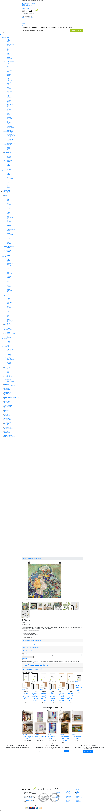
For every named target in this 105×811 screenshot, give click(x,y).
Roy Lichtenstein (7, 406)
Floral (8, 282)
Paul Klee (6, 413)
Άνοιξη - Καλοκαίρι (10, 349)
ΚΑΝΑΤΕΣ (9, 380)
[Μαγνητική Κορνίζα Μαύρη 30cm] (79, 677)
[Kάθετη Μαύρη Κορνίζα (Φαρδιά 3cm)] (35, 681)
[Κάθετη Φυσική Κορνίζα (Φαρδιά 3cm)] (70, 681)
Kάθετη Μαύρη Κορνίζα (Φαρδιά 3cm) (35, 696)
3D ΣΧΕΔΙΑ (59, 27)
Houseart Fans (58, 791)
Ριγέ (7, 293)
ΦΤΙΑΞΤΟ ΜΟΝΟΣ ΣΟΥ (76, 30)
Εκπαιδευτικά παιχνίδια (11, 132)
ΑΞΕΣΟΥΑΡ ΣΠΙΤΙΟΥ (50, 27)
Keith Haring (6, 411)
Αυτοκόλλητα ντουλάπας (9, 61)
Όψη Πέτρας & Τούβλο (11, 121)
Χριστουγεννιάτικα (10, 334)
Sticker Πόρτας (9, 97)
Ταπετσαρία (9, 157)
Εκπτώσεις (9, 358)
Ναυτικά (8, 45)
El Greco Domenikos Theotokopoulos (11, 397)
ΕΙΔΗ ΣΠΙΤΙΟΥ (7, 367)
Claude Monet (7, 389)
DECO (8, 368)
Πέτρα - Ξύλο (9, 290)
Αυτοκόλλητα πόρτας (8, 95)
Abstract (8, 281)
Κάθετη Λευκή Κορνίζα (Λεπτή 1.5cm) (43, 696)
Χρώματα (8, 148)
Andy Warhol (6, 409)
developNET (48, 805)
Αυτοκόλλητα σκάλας (8, 144)
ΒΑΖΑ (8, 371)
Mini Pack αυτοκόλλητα (8, 160)
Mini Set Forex (7, 254)
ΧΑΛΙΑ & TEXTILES (8, 376)
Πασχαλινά (9, 355)
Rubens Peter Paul (8, 394)
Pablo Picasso (7, 401)
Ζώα (7, 48)
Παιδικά (8, 40)
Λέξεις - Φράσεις (7, 340)
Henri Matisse (7, 407)
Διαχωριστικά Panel (8, 278)
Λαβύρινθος (9, 140)
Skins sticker (9, 169)
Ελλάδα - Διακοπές (10, 265)
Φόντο (8, 306)
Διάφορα (8, 57)
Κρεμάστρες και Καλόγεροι (9, 295)
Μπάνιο (8, 345)
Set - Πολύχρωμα (10, 118)
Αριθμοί (8, 147)
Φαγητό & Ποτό (10, 273)
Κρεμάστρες (9, 59)
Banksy (8, 52)
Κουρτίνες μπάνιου (8, 324)
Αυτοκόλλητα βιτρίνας (8, 347)
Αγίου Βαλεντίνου (10, 364)
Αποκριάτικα (9, 354)
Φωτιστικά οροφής (8, 329)
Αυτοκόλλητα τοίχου (8, 39)
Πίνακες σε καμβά (7, 211)
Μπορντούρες (7, 190)
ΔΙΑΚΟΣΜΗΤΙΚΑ (5, 366)
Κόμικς (8, 53)
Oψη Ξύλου (9, 122)
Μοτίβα (8, 92)
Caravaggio (6, 402)
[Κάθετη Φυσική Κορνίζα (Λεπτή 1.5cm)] (61, 681)
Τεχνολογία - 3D (10, 263)
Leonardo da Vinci (7, 392)
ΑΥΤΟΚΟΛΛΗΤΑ (26, 27)
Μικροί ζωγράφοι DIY (11, 229)
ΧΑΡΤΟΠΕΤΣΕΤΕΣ (10, 383)
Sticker (8, 168)
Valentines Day (9, 353)
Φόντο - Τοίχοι (9, 70)
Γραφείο (8, 342)
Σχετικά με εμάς (58, 789)
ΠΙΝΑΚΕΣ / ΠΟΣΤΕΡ (6, 191)
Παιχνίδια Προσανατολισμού (12, 136)
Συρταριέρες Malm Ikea (11, 125)
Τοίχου (8, 153)
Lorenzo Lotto (7, 432)
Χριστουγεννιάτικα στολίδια (9, 333)
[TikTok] (52, 497)
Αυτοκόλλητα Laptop (8, 166)
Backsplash (9, 156)
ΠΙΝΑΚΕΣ (42, 27)
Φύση (8, 72)
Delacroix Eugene (7, 420)
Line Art (8, 62)
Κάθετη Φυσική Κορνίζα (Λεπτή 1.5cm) (61, 696)
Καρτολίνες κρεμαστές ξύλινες (12, 360)
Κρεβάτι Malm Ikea (10, 127)
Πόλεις (8, 50)
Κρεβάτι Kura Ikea (10, 126)
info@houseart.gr (28, 802)
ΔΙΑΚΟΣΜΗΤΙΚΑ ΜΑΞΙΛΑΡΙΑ (12, 370)
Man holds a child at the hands (65, 738)
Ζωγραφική (9, 74)
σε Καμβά (8, 194)
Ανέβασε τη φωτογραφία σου (9, 436)
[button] (32, 640)
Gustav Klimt (6, 388)
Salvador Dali (7, 393)
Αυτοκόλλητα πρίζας (8, 164)
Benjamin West (7, 415)
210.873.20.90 (25, 17)
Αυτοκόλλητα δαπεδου (8, 131)
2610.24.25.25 (31, 17)
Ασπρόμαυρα (9, 285)
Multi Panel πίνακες (8, 231)
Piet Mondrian (7, 410)
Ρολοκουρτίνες (7, 310)
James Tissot (6, 424)
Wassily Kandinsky (8, 405)
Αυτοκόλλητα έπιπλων (8, 115)
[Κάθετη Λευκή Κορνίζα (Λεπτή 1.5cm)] (44, 681)
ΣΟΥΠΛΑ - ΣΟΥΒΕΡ (10, 381)
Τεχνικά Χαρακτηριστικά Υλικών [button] (35, 665)
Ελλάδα (8, 66)
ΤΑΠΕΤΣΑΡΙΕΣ (35, 27)
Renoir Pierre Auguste (8, 400)
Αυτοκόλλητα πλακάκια (8, 152)
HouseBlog (58, 792)
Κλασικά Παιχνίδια (10, 134)
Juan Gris (6, 431)
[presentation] (22, 688)
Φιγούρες (8, 54)
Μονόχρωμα (9, 63)
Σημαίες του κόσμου (10, 323)
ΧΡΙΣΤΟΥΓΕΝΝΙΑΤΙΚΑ (11, 385)
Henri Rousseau (7, 423)
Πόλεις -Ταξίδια (9, 302)
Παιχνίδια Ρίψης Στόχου (11, 135)
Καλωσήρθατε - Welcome (11, 143)
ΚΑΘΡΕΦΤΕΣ (9, 372)
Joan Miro (6, 414)
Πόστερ (5, 195)
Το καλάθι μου (79, 797)
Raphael (6, 398)
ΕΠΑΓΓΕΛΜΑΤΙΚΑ (67, 27)
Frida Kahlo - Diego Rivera (9, 403)
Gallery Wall (6, 192)
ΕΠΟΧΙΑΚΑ (6, 384)
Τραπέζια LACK (10, 130)
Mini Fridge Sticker (10, 80)
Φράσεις (8, 46)
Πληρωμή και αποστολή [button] (32, 669)
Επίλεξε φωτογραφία (8, 435)
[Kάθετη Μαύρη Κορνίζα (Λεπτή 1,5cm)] (26, 681)
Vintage (8, 75)
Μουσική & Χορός (10, 139)
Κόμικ (8, 87)
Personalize (9, 337)
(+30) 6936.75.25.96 (29, 800)
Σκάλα (8, 158)
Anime (8, 41)
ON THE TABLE (7, 379)
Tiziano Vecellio (7, 419)
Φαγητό (8, 89)
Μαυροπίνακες (9, 58)
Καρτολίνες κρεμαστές (8, 357)
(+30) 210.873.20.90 (29, 795)
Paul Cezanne (7, 396)
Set (7, 336)
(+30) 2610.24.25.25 (29, 797)
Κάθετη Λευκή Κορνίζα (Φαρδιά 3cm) (52, 696)
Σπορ (8, 49)
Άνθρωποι (9, 225)
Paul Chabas (6, 426)
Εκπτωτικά (9, 350)
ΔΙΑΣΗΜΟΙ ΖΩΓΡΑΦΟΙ (41, 30)
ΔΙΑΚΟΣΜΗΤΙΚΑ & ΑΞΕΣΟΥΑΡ (29, 30)
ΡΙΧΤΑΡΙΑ (8, 377)
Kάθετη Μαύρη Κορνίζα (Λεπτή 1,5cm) (26, 696)
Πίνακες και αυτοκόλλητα (9, 246)
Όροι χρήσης (68, 797)
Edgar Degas (7, 418)
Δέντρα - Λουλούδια (10, 44)
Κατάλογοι (58, 793)
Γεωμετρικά (9, 286)
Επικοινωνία (58, 795)
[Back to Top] (0, 810)
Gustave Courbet (7, 422)
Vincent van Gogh (7, 390)
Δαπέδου (8, 155)
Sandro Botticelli (7, 427)
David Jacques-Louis (8, 428)
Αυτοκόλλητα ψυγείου (8, 78)
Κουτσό (8, 138)
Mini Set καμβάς (7, 250)
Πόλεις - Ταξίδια (10, 69)
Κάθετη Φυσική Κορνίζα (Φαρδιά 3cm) (70, 696)
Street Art (8, 226)
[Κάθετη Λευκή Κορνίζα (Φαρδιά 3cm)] (52, 681)
